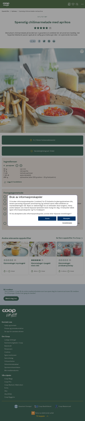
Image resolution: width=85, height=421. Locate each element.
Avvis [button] (47, 218)
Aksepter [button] (66, 218)
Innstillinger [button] (67, 223)
